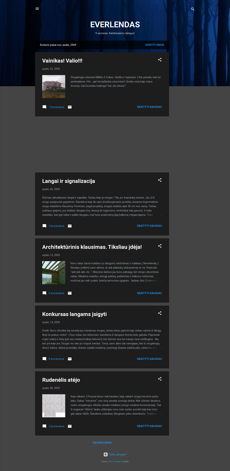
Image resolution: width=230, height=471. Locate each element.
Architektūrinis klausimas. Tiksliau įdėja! (92, 247)
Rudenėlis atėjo (61, 380)
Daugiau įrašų (102, 442)
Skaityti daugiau (149, 106)
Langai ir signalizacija (68, 181)
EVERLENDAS (115, 24)
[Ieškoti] (193, 9)
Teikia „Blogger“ (117, 454)
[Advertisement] (183, 94)
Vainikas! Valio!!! (62, 60)
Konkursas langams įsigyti (74, 314)
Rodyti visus (155, 45)
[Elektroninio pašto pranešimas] (70, 108)
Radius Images (114, 461)
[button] (160, 60)
